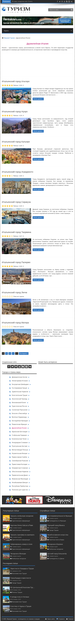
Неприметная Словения (20, 468)
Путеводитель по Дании (56, 558)
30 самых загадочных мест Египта (22, 1)
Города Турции (53, 530)
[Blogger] (67, 1)
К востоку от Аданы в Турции (20, 606)
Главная (70, 619)
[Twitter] (60, 1)
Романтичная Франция (19, 424)
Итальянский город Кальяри (16, 141)
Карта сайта (51, 619)
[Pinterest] (62, 1)
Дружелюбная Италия (19, 428)
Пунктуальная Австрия (19, 446)
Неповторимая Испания (20, 381)
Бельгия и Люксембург (19, 413)
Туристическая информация (21, 521)
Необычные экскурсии (19, 558)
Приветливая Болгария (19, 464)
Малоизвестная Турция (19, 573)
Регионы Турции (17, 592)
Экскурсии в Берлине (55, 544)
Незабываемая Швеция (20, 482)
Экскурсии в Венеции (18, 553)
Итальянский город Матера (15, 322)
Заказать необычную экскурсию (21, 516)
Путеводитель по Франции (57, 521)
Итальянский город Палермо (16, 262)
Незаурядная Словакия (20, 442)
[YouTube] (64, 1)
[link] (16, 103)
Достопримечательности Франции (59, 516)
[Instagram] (69, 1)
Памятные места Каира (56, 539)
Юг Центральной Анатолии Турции (22, 587)
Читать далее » (38, 99)
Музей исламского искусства (57, 535)
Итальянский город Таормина (16, 232)
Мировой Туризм (9, 38)
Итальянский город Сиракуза (16, 202)
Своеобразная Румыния (20, 460)
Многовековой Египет (19, 402)
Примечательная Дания (20, 475)
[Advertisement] (55, 384)
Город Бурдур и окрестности (20, 578)
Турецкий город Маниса (56, 525)
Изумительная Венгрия (19, 453)
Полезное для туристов (20, 490)
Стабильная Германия (19, 435)
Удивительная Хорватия (20, 391)
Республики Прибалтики (20, 486)
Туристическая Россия (19, 406)
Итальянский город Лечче (14, 292)
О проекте (61, 619)
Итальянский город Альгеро (15, 81)
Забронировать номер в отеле (21, 544)
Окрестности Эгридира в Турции (22, 568)
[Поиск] (71, 9)
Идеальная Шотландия (19, 431)
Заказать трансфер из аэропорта (22, 535)
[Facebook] (57, 1)
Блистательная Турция (19, 395)
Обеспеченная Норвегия (20, 471)
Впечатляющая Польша (20, 450)
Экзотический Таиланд (19, 399)
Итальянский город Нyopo (15, 111)
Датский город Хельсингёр (57, 553)
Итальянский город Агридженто (17, 172)
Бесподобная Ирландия (20, 420)
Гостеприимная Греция (19, 388)
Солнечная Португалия (19, 410)
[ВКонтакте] (71, 1)
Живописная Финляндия (20, 479)
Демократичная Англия (19, 377)
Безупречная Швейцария (20, 384)
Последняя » (24, 353)
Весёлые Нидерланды (19, 417)
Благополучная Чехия (19, 439)
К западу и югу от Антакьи (19, 597)
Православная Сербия (19, 457)
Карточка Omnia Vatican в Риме (21, 525)
